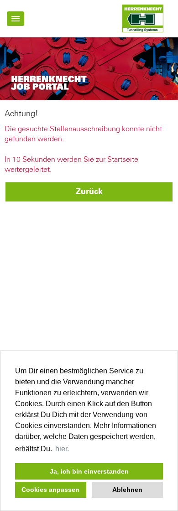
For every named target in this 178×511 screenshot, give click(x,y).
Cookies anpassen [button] (50, 489)
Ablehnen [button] (127, 489)
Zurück (89, 192)
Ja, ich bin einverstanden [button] (89, 471)
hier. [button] (62, 449)
